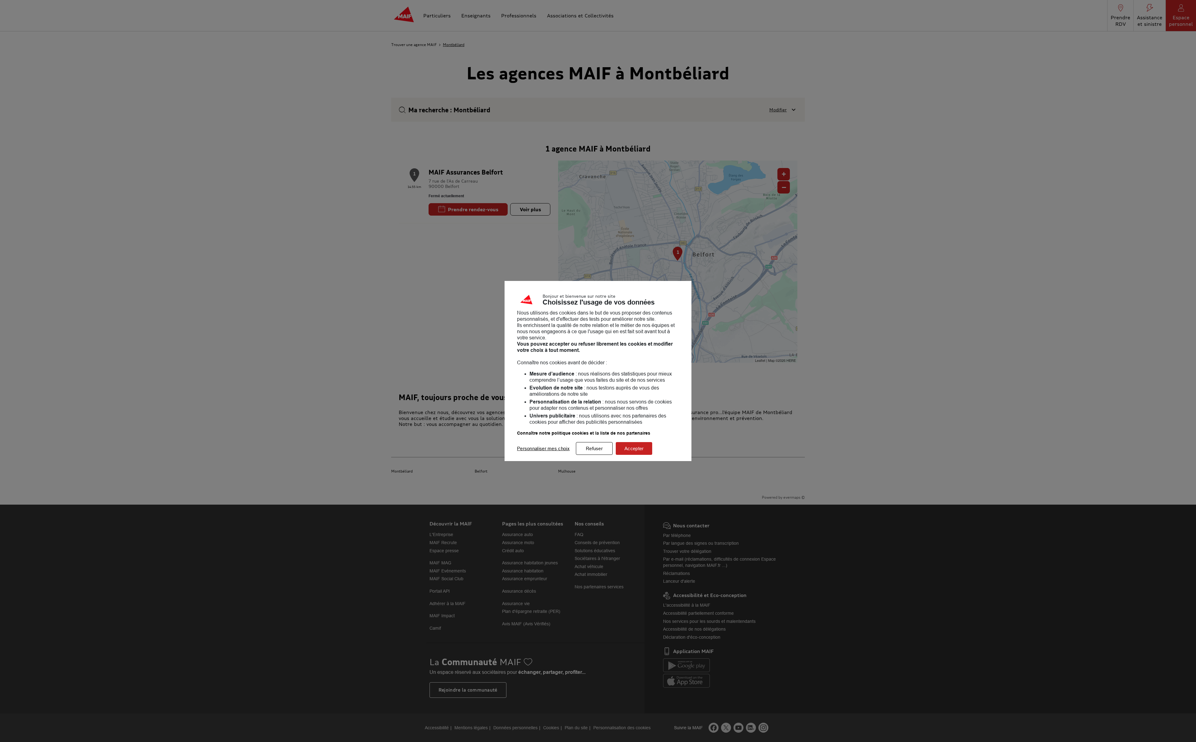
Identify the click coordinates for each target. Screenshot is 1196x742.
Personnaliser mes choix (543, 448)
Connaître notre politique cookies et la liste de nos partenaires (583, 433)
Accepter (633, 448)
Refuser (594, 448)
